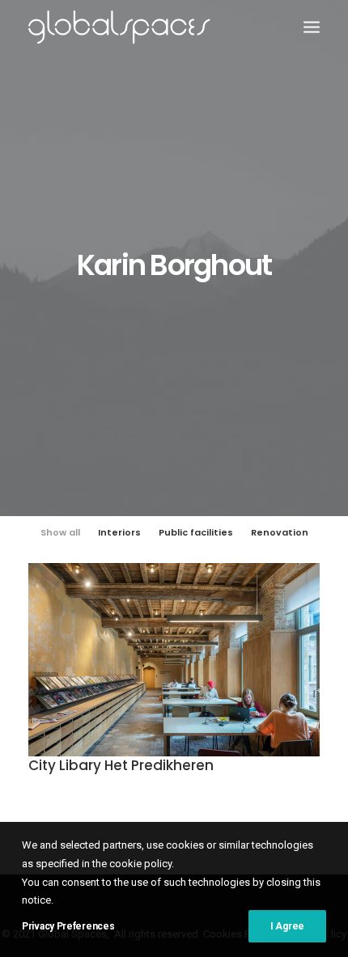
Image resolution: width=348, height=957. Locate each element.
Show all (60, 532)
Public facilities (196, 532)
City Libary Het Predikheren (121, 765)
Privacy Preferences (68, 926)
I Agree (287, 926)
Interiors (119, 532)
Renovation (279, 532)
